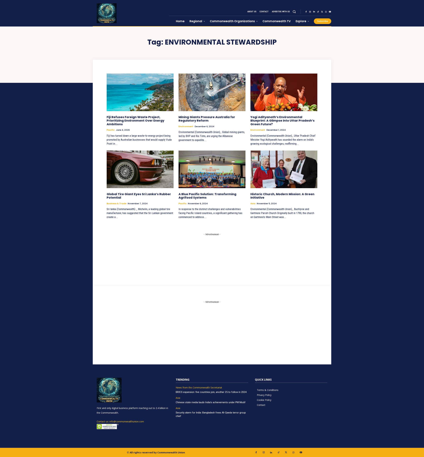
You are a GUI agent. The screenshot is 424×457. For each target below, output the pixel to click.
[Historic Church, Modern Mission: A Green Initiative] (283, 169)
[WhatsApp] (326, 12)
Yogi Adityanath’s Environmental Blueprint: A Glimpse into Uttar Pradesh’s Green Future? (282, 120)
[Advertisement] (212, 256)
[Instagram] (310, 12)
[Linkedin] (314, 12)
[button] (294, 12)
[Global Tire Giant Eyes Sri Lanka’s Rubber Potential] (140, 169)
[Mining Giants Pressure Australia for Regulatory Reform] (212, 92)
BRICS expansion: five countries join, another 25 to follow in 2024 (211, 392)
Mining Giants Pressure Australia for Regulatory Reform (207, 119)
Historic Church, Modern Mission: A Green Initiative (282, 196)
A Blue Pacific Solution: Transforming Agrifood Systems (207, 196)
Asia (252, 203)
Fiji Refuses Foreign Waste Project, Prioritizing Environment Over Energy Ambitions (135, 120)
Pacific (111, 130)
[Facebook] (306, 12)
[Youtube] (330, 12)
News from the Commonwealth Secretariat (199, 387)
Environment (186, 126)
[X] (322, 12)
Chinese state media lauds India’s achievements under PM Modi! (211, 402)
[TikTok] (318, 12)
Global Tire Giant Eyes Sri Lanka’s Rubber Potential (139, 196)
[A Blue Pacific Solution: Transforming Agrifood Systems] (212, 169)
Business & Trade (116, 203)
